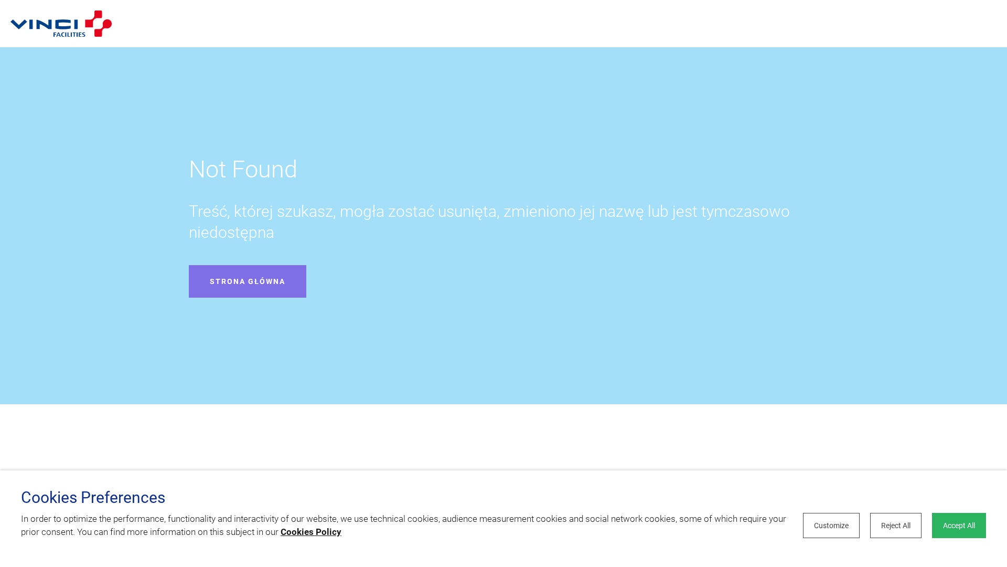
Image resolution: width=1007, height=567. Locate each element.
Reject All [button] (895, 525)
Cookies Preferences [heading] (93, 498)
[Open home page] (61, 23)
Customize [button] (831, 525)
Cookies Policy (311, 532)
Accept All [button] (959, 525)
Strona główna (247, 281)
